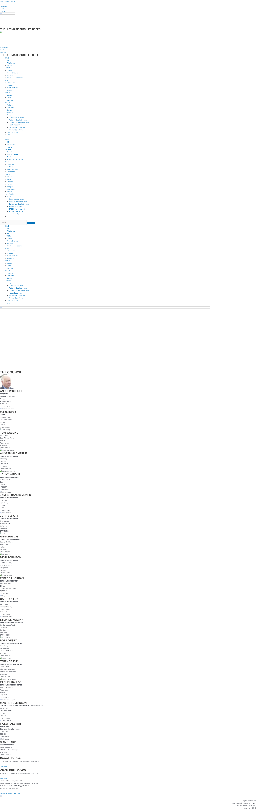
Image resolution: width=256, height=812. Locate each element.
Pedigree (10, 105)
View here (3, 767)
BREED (6, 60)
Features (10, 85)
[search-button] (31, 223)
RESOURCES (9, 112)
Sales (9, 98)
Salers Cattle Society (7, 1)
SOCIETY (7, 68)
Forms (9, 115)
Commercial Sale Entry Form (19, 122)
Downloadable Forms (16, 117)
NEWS (6, 80)
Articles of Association (15, 78)
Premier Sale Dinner (16, 130)
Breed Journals (12, 88)
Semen (9, 110)
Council (9, 70)
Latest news (11, 83)
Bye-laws (10, 75)
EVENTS (7, 93)
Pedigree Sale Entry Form (18, 120)
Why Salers (11, 63)
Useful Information (13, 132)
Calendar (10, 100)
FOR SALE (8, 103)
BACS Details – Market (17, 127)
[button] (130, 228)
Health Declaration (15, 125)
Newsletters (11, 90)
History (9, 65)
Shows (9, 95)
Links (8, 135)
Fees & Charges (12, 73)
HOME (6, 58)
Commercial (11, 107)
